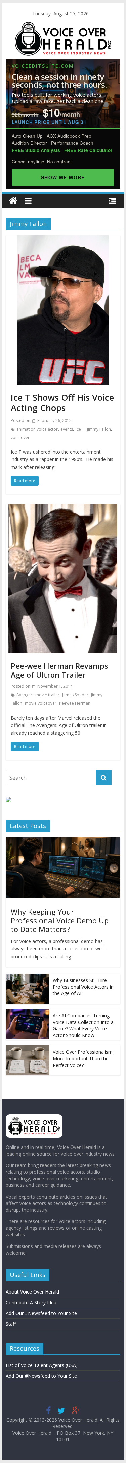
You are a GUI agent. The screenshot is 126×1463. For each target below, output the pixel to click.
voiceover (20, 437)
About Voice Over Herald (32, 1291)
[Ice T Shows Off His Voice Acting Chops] (63, 239)
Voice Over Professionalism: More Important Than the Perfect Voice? (83, 1058)
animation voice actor (37, 429)
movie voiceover (40, 703)
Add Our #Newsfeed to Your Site (41, 1313)
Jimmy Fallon (99, 429)
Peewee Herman (74, 703)
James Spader (75, 695)
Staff (11, 1324)
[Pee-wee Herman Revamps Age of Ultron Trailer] (62, 508)
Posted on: (41, 420)
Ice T (80, 429)
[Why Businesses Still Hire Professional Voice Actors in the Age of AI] (27, 977)
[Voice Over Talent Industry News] (63, 26)
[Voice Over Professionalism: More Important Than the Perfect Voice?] (27, 1048)
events (66, 429)
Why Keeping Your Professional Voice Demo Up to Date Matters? (60, 920)
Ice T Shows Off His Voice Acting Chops (62, 402)
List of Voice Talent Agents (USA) (42, 1365)
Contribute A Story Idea (31, 1302)
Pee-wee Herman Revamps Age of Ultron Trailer (59, 670)
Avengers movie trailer (37, 695)
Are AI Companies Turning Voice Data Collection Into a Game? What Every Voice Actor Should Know (83, 1025)
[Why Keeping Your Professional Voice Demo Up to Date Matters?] (63, 841)
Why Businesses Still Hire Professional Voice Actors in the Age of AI (83, 986)
